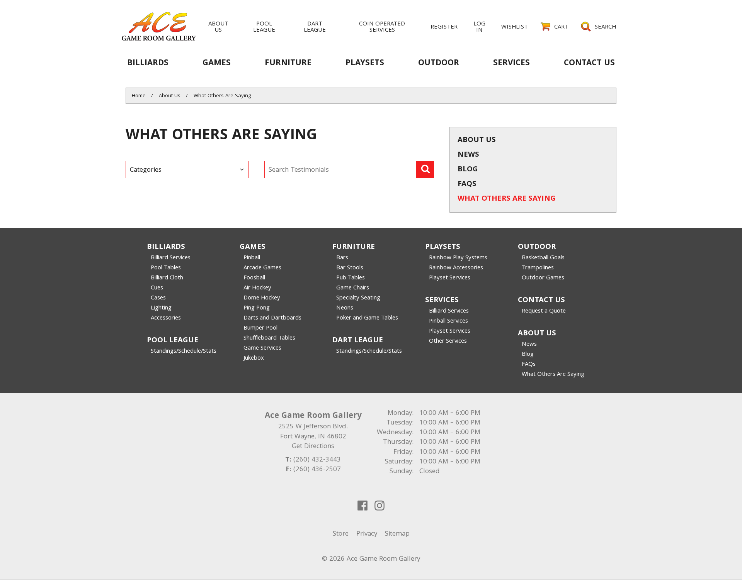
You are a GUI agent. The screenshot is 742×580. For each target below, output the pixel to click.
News (468, 155)
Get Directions (313, 446)
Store (341, 534)
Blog (468, 170)
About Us (477, 140)
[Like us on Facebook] (362, 505)
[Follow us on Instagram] (379, 505)
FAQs (467, 184)
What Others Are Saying (507, 199)
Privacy (366, 534)
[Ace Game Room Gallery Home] (159, 26)
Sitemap (397, 534)
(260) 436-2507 (317, 469)
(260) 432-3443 (317, 460)
